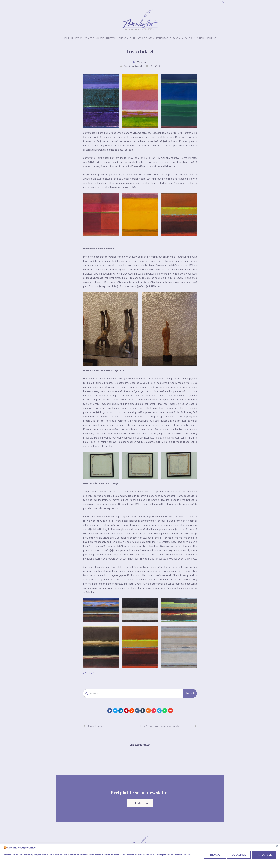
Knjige (100, 38)
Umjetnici (77, 38)
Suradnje (125, 38)
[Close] (277, 846)
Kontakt (211, 38)
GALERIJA (88, 672)
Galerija (190, 38)
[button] (109, 710)
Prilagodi (215, 855)
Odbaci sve (239, 855)
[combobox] (133, 693)
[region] (140, 852)
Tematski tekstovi (144, 38)
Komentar (162, 38)
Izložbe (89, 38)
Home (66, 38)
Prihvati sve (264, 855)
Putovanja (176, 38)
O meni (200, 38)
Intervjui (111, 38)
